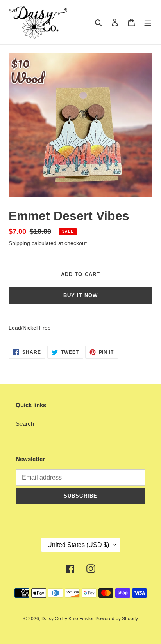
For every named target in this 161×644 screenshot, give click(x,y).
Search (25, 423)
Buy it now (80, 295)
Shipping (19, 243)
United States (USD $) (78, 545)
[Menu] (148, 22)
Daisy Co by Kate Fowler (67, 618)
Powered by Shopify (116, 618)
